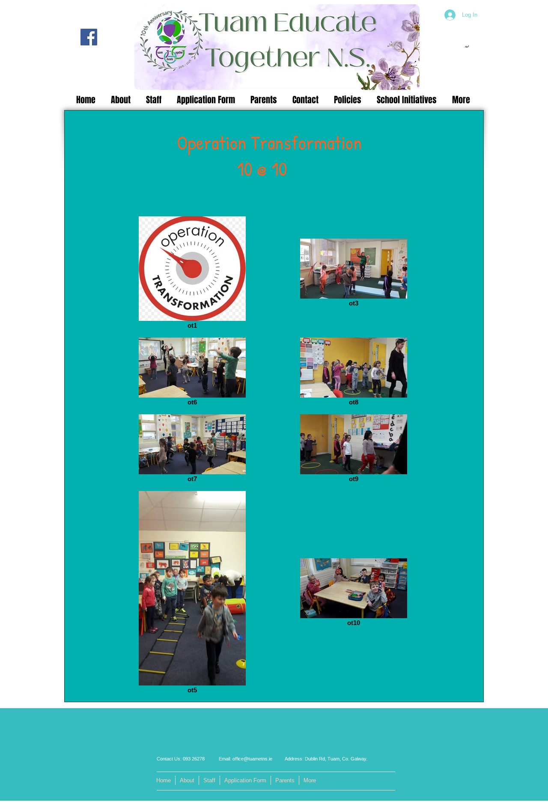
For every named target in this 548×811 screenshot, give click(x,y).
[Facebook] (88, 37)
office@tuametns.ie (252, 758)
